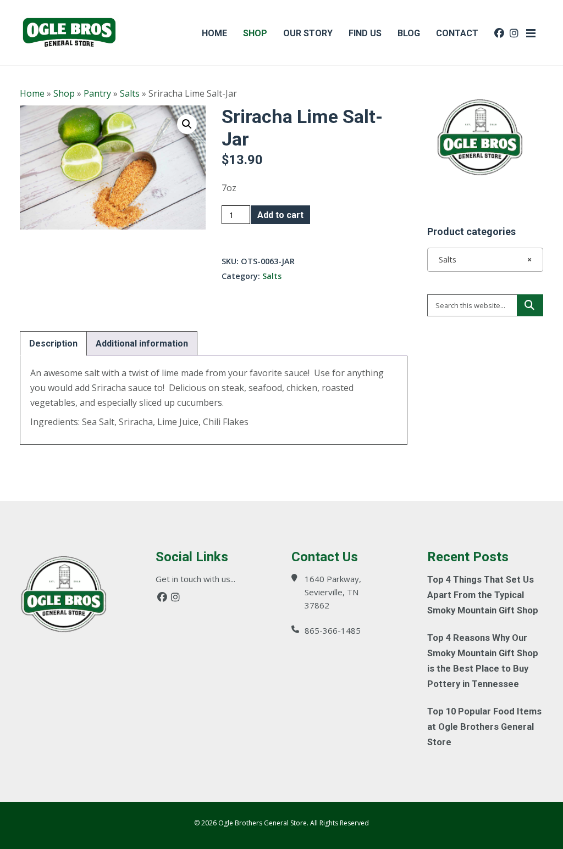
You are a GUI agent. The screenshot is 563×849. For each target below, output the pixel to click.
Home (32, 93)
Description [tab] (53, 343)
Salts (130, 93)
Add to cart (280, 215)
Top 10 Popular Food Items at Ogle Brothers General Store (484, 726)
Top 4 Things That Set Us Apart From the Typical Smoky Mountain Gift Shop (482, 595)
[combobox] (485, 260)
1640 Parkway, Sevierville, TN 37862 (333, 592)
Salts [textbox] (482, 259)
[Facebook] (162, 597)
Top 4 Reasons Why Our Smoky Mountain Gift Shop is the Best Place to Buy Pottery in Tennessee (482, 661)
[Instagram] (175, 597)
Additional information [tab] (142, 343)
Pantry (97, 93)
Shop (64, 93)
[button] (187, 124)
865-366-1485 (333, 630)
